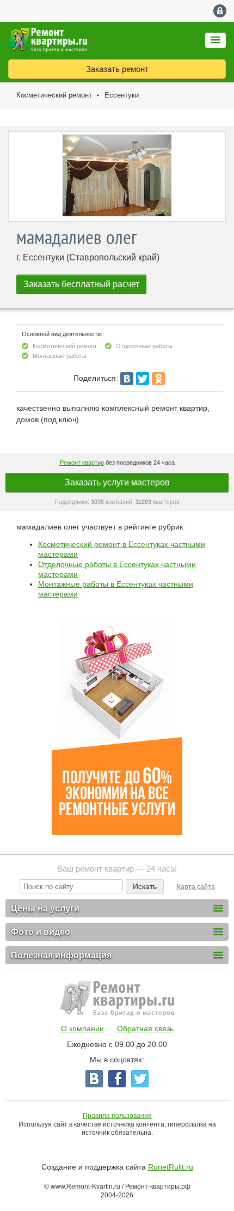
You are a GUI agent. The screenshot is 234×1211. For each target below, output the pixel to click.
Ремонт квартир (82, 462)
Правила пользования (117, 1115)
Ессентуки (121, 95)
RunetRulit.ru (170, 1167)
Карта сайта (196, 887)
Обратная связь (145, 1028)
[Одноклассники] (158, 378)
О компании (82, 1028)
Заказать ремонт (117, 69)
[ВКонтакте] (126, 378)
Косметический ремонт (54, 95)
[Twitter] (142, 378)
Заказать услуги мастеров (117, 482)
